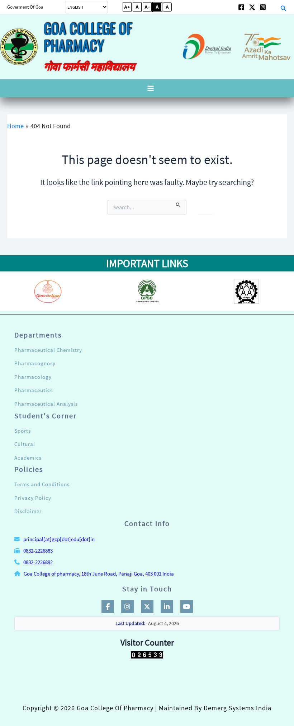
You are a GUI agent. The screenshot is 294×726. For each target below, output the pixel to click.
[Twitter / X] (252, 7)
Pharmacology (33, 376)
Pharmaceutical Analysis (46, 403)
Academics (28, 457)
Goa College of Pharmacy (87, 37)
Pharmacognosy (35, 363)
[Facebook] (241, 7)
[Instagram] (263, 7)
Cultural (24, 444)
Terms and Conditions (42, 484)
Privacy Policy (32, 497)
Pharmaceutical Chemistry (48, 349)
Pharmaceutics (33, 390)
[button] (32, 7)
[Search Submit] (178, 203)
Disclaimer (28, 511)
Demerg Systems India (237, 708)
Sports (22, 430)
